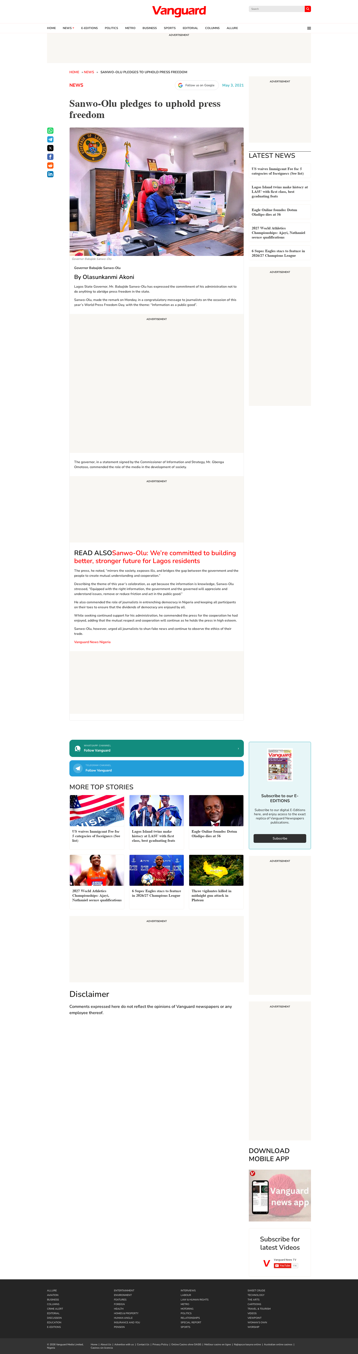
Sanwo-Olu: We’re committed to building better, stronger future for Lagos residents (155, 557)
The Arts (253, 1299)
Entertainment (124, 1290)
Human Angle (123, 1318)
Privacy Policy (160, 1344)
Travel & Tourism (259, 1308)
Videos (252, 1313)
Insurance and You (127, 1322)
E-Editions (54, 1327)
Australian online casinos (278, 1344)
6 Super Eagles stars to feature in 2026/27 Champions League (278, 252)
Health (118, 1308)
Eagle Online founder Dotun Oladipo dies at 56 (274, 211)
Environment (123, 1295)
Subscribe (280, 838)
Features (120, 1299)
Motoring (187, 1308)
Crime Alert (55, 1308)
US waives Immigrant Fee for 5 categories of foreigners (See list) (278, 170)
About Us (105, 1344)
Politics (111, 28)
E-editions (89, 28)
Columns (212, 28)
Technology (256, 1295)
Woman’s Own (257, 1322)
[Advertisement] (157, 384)
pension (119, 1327)
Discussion (54, 1318)
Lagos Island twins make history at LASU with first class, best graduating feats (280, 191)
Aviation (52, 1295)
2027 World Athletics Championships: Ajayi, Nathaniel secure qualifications (278, 232)
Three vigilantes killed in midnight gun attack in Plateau (211, 894)
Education (54, 1322)
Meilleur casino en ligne (217, 1344)
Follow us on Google (199, 85)
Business (150, 28)
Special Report (191, 1322)
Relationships (190, 1318)
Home (51, 28)
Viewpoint (254, 1318)
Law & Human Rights (194, 1299)
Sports (170, 28)
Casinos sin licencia (102, 1347)
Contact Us (143, 1344)
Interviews (188, 1290)
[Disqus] (156, 1079)
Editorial (190, 28)
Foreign (119, 1304)
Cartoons (254, 1304)
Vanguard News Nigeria (92, 642)
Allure (52, 1290)
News (67, 28)
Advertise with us (124, 1344)
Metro (130, 28)
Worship (253, 1327)
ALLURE (232, 28)
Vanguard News (179, 11)
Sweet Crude (256, 1290)
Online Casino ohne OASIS (186, 1344)
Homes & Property (126, 1313)
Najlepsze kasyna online (247, 1344)
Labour (186, 1295)
